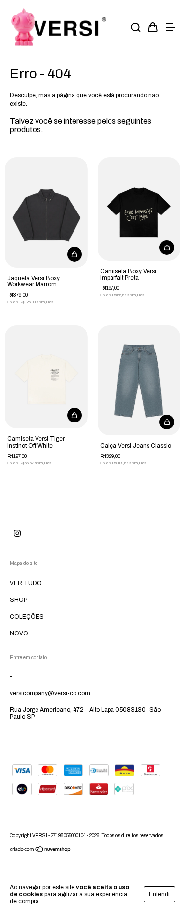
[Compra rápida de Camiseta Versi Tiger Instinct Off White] (74, 415)
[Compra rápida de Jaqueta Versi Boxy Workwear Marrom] (74, 254)
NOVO (19, 633)
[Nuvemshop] (41, 851)
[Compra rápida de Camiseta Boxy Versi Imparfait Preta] (166, 247)
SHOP (18, 600)
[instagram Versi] (17, 533)
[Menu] (170, 28)
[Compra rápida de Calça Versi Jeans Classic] (166, 422)
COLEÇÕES (27, 616)
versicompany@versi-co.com (50, 693)
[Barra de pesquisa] (136, 28)
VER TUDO (26, 583)
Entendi (159, 894)
